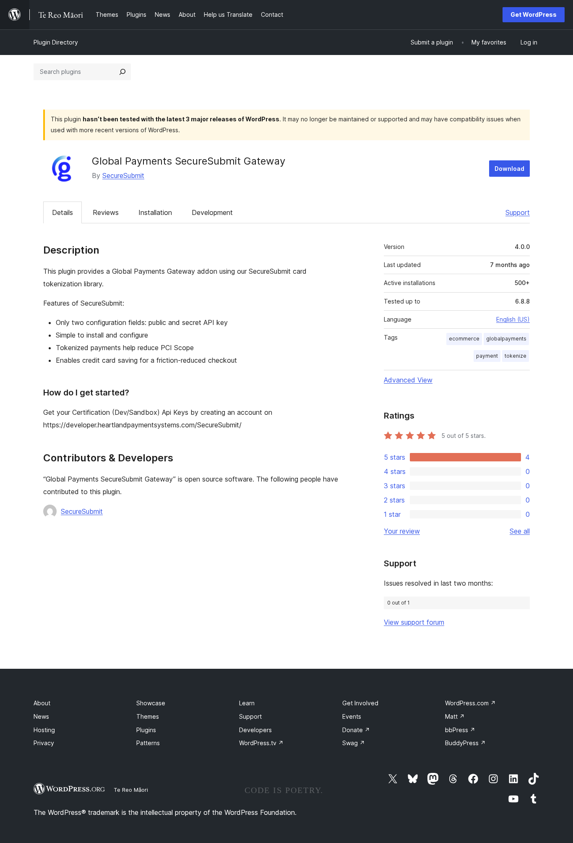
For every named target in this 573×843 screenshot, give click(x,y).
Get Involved (360, 703)
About (42, 703)
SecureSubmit (123, 175)
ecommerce (464, 338)
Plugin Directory (56, 42)
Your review (402, 531)
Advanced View (408, 380)
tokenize (515, 356)
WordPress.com (470, 703)
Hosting (44, 729)
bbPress (460, 729)
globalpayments (506, 338)
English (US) (513, 319)
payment (487, 356)
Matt (455, 716)
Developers (255, 729)
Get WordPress (533, 14)
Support (517, 212)
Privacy (44, 742)
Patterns (148, 742)
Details (62, 212)
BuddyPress (465, 742)
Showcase (150, 703)
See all (520, 531)
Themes (147, 716)
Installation (155, 212)
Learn (247, 703)
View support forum (414, 622)
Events (351, 716)
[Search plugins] (122, 71)
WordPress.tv (261, 742)
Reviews (106, 212)
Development (212, 212)
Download (509, 168)
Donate (356, 729)
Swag (353, 742)
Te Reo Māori (131, 789)
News (41, 716)
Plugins (146, 729)
